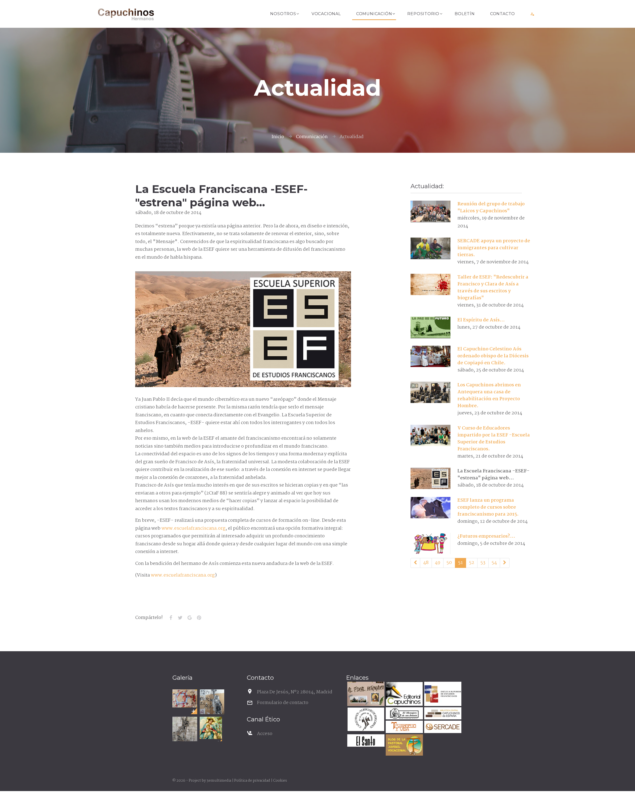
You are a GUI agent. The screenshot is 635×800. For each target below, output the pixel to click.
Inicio (277, 137)
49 (437, 562)
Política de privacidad (252, 781)
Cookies (280, 781)
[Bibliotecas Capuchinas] (442, 714)
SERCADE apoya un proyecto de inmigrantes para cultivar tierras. (493, 248)
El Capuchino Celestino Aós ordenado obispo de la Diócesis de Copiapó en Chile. (493, 356)
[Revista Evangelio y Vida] (403, 727)
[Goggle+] (189, 617)
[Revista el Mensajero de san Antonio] (403, 714)
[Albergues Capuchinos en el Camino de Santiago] (365, 720)
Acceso (264, 734)
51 (460, 562)
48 (426, 562)
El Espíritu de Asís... (481, 320)
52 (471, 562)
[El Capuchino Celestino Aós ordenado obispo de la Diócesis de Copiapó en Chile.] (430, 356)
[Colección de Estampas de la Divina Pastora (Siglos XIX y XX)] (211, 728)
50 (449, 562)
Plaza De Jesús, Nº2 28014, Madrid (294, 692)
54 (494, 562)
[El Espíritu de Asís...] (430, 327)
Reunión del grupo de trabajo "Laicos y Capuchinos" (491, 207)
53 (482, 562)
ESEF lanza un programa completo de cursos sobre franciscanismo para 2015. (488, 507)
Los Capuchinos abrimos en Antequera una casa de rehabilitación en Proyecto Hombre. (489, 395)
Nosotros (283, 13)
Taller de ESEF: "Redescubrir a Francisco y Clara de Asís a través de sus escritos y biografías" (492, 288)
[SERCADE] (442, 727)
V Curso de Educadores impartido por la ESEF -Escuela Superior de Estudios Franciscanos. (493, 439)
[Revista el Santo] (365, 741)
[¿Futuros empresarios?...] (430, 543)
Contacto (502, 13)
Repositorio (423, 13)
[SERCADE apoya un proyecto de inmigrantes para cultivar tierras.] (430, 248)
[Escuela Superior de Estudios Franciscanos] (442, 694)
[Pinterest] (198, 617)
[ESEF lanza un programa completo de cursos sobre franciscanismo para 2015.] (430, 507)
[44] (415, 563)
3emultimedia (219, 781)
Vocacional (326, 13)
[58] (504, 563)
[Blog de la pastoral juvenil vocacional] (403, 745)
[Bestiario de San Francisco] (184, 729)
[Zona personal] (532, 14)
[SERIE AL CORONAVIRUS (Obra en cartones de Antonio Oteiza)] (184, 698)
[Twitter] (180, 617)
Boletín (465, 13)
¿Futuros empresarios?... (486, 536)
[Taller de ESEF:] (430, 284)
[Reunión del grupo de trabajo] (430, 211)
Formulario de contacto (282, 703)
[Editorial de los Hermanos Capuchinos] (403, 694)
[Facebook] (170, 617)
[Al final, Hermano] (365, 694)
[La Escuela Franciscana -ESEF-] (430, 478)
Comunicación (374, 13)
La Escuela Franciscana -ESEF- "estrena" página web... (493, 474)
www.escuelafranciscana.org (193, 528)
